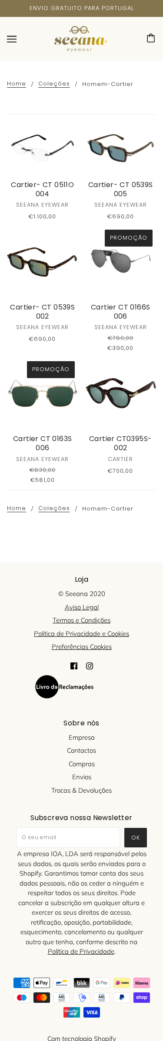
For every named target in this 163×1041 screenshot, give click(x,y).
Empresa (82, 737)
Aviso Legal (82, 607)
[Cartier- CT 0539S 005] (120, 148)
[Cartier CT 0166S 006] (120, 261)
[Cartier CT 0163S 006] (42, 393)
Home (16, 84)
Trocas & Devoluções (81, 790)
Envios (81, 777)
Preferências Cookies (82, 646)
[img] (74, 665)
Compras (82, 764)
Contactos (81, 750)
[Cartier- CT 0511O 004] (42, 148)
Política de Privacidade (81, 951)
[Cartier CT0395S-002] (120, 393)
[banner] (80, 38)
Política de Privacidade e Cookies (81, 633)
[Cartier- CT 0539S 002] (42, 261)
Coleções (54, 84)
